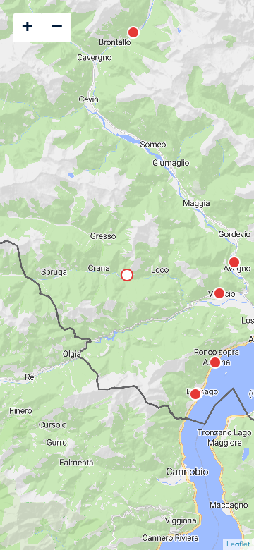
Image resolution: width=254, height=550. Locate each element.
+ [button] (27, 26)
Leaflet (238, 544)
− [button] (57, 26)
